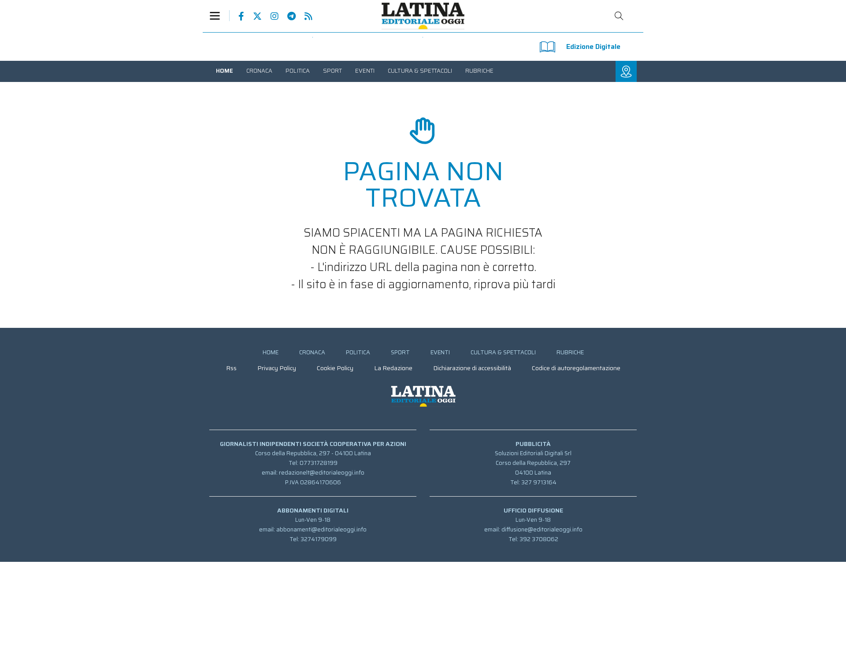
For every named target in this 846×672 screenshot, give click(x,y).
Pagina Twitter (253, 16)
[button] (219, 15)
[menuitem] (224, 71)
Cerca (619, 15)
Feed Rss (304, 16)
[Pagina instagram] (270, 16)
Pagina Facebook (237, 16)
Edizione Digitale (593, 46)
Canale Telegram (287, 16)
